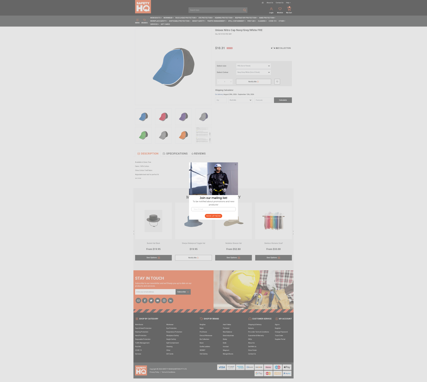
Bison (202, 343)
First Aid (251, 21)
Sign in (277, 324)
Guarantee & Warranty (256, 335)
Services (154, 24)
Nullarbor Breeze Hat (233, 243)
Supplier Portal (280, 339)
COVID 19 (272, 21)
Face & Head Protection (185, 18)
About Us (270, 3)
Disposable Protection (179, 21)
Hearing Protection (223, 18)
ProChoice (203, 332)
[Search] (244, 10)
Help (287, 3)
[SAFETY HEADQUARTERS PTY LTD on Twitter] (151, 300)
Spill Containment (236, 21)
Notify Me (252, 82)
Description (149, 153)
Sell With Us (252, 346)
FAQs (250, 339)
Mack (201, 328)
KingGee (202, 324)
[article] (153, 233)
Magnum (226, 350)
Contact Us (279, 3)
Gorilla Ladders (205, 346)
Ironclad (226, 346)
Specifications (177, 153)
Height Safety (198, 21)
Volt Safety (204, 354)
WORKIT (202, 350)
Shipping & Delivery (255, 324)
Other (281, 21)
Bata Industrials (228, 335)
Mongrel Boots (228, 354)
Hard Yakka (227, 324)
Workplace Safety (158, 21)
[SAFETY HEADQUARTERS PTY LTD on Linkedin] (170, 300)
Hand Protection (266, 18)
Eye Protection (205, 18)
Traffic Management (216, 21)
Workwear (168, 18)
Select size (221, 66)
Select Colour (222, 72)
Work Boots (155, 18)
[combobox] (215, 10)
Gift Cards (165, 24)
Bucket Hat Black (153, 243)
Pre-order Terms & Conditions (258, 332)
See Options (152, 258)
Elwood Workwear (206, 335)
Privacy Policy (154, 372)
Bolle (224, 343)
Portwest (226, 328)
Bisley (225, 339)
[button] (277, 81)
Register (278, 328)
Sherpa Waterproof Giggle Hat (193, 243)
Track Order (279, 335)
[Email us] (138, 300)
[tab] (147, 154)
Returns (251, 328)
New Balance (227, 332)
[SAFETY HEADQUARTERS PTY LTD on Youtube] (157, 300)
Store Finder (252, 350)
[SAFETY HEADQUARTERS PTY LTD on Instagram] (164, 300)
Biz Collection (204, 339)
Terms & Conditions (168, 372)
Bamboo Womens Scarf (273, 243)
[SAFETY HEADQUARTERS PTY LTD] (143, 6)
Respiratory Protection (245, 18)
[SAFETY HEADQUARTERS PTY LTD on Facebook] (145, 300)
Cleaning (262, 21)
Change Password (281, 332)
